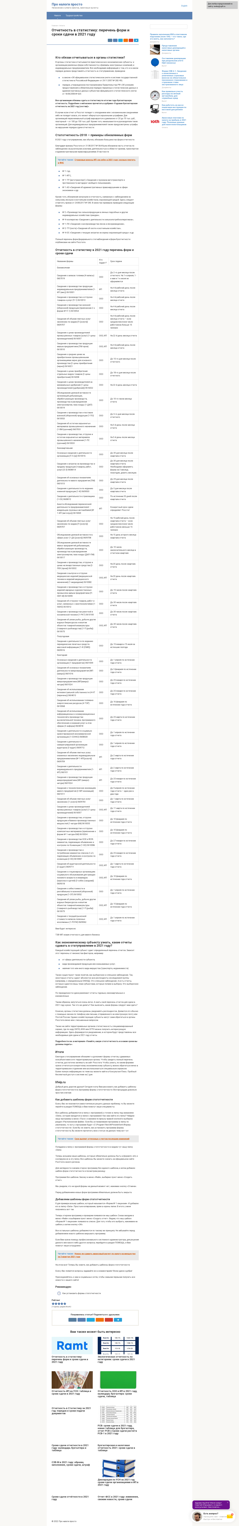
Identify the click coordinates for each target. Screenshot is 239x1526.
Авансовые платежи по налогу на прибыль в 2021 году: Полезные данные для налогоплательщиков (174, 121)
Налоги (57, 15)
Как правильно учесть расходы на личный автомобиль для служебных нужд (172, 94)
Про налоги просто (67, 4)
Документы (154, 42)
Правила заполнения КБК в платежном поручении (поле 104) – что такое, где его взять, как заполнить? (168, 36)
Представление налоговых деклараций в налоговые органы (173, 48)
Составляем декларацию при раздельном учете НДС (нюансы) (174, 60)
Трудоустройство (74, 15)
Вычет (164, 66)
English (184, 6)
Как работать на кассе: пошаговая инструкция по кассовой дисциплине (174, 107)
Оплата (165, 127)
